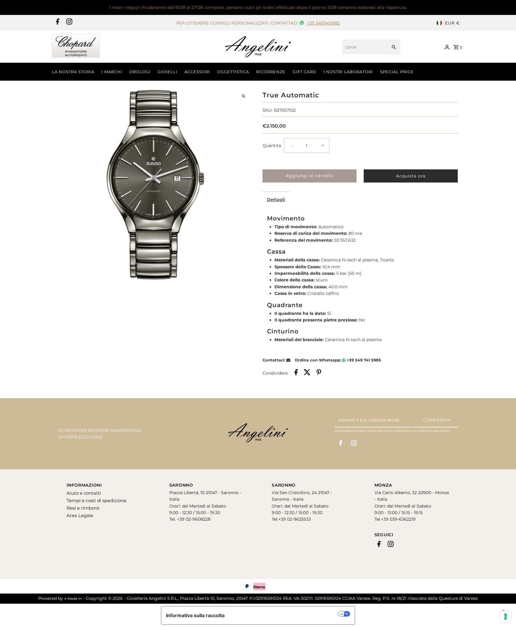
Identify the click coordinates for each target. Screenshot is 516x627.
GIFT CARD (304, 71)
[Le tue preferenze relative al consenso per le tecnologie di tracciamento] (505, 616)
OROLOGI (139, 71)
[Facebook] (57, 23)
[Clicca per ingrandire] (244, 96)
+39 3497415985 (323, 23)
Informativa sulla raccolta (195, 615)
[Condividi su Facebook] (296, 373)
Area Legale (80, 515)
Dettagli (276, 199)
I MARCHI (112, 71)
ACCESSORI (197, 71)
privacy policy (439, 431)
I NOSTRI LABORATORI (348, 71)
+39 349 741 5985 (363, 360)
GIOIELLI (167, 71)
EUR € (452, 23)
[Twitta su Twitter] (307, 373)
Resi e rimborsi (83, 508)
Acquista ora (411, 176)
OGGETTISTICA (233, 71)
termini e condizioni (393, 431)
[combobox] (364, 46)
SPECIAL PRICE (397, 71)
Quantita (271, 145)
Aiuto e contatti (84, 493)
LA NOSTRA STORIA (73, 71)
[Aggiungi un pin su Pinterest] (319, 373)
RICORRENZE (270, 71)
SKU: (267, 110)
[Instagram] (68, 23)
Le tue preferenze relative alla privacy (284, 614)
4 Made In (73, 598)
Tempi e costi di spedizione (96, 500)
